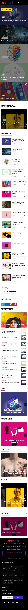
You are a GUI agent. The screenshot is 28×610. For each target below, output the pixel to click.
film (19, 568)
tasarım (15, 580)
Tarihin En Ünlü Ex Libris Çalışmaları (9, 363)
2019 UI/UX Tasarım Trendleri (8, 98)
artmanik (7, 566)
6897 (24, 356)
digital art (12, 566)
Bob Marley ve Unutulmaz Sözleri (14, 325)
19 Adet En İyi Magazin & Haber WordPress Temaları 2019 (18, 265)
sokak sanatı (9, 577)
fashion (15, 568)
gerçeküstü (16, 570)
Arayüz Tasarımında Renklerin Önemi (10, 60)
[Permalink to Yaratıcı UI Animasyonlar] (6, 235)
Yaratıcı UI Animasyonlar (17, 233)
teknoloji (21, 580)
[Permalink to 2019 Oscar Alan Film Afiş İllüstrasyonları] (6, 224)
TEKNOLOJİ (4, 380)
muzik (19, 575)
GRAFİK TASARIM (5, 57)
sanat (4, 577)
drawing (4, 568)
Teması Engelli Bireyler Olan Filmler (9, 369)
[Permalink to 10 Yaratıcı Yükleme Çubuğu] (6, 214)
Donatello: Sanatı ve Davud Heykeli (9, 337)
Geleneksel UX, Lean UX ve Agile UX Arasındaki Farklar (9, 376)
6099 (24, 369)
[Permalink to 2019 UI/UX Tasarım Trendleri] (6, 183)
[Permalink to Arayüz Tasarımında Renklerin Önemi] (6, 161)
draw (23, 566)
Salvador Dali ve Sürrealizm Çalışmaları (10, 350)
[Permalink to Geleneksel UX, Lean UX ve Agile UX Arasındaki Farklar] (6, 141)
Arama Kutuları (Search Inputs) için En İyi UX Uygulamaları (17, 171)
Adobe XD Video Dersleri (18, 243)
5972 (24, 375)
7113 (24, 350)
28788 (25, 315)
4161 (24, 381)
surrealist (5, 580)
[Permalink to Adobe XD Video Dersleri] (6, 245)
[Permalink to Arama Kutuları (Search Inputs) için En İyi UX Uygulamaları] (6, 171)
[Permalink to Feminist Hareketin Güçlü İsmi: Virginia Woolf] (6, 204)
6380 (24, 362)
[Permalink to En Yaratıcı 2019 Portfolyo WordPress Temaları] (6, 255)
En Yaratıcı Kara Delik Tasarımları (9, 41)
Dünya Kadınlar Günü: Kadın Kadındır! (11, 532)
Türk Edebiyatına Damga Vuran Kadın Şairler (10, 344)
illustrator (5, 575)
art (3, 566)
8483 (24, 337)
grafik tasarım (14, 573)
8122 (24, 343)
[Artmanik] (7, 2)
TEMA (4, 120)
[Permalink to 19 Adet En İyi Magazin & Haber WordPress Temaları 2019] (6, 265)
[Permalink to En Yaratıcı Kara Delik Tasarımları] (6, 151)
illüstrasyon (10, 575)
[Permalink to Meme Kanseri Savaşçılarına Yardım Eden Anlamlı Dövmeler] (6, 277)
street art (15, 577)
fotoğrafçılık (10, 570)
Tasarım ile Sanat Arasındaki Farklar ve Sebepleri (10, 357)
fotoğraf (4, 570)
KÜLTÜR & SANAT (4, 336)
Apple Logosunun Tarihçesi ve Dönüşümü (10, 382)
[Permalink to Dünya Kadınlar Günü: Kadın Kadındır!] (6, 194)
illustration (21, 573)
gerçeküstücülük (6, 573)
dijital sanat (18, 566)
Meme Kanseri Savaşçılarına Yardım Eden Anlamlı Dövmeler (18, 277)
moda (15, 575)
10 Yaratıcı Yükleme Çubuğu (18, 212)
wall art (4, 582)
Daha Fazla (4, 287)
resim (23, 575)
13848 (24, 330)
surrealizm (10, 580)
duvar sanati (10, 568)
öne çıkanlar (10, 582)
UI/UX (3, 17)
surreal (20, 577)
